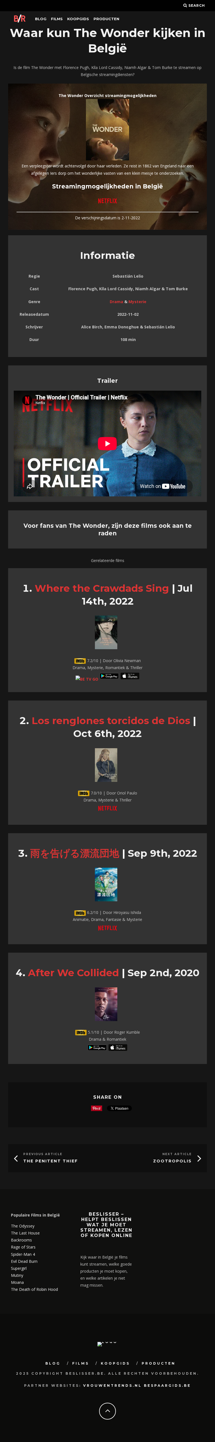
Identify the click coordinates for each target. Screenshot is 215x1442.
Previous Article (42, 1154)
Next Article (177, 1154)
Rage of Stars (23, 1247)
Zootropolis (172, 1161)
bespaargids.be (167, 1385)
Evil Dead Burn (24, 1261)
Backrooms (21, 1240)
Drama (116, 301)
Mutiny (17, 1275)
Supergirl (19, 1268)
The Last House (25, 1233)
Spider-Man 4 (23, 1254)
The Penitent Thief (50, 1161)
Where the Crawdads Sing (102, 588)
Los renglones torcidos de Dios (111, 721)
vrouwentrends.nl (112, 1385)
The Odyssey (22, 1226)
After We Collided (73, 973)
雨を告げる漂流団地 (74, 853)
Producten (106, 19)
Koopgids (78, 19)
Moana (17, 1282)
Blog (40, 19)
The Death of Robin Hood (34, 1289)
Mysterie (137, 301)
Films (57, 19)
